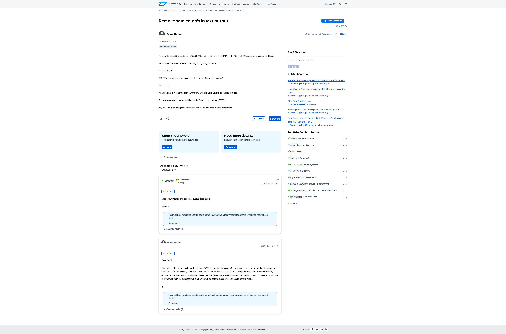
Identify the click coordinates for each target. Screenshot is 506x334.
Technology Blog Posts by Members (307, 125)
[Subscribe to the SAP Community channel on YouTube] (322, 329)
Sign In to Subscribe (332, 21)
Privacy (181, 330)
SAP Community (164, 10)
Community (175, 4)
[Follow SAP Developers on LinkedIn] (326, 329)
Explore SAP (330, 4)
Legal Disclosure (217, 330)
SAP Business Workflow (168, 46)
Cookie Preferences (256, 330)
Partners (236, 4)
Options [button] (346, 21)
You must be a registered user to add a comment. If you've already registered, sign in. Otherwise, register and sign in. (218, 216)
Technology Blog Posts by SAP (304, 84)
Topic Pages (271, 4)
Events (246, 4)
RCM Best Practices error (299, 101)
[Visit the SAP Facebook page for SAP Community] (312, 329)
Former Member (174, 34)
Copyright (204, 330)
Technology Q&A (211, 10)
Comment (275, 119)
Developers (224, 4)
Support (242, 330)
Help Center (257, 4)
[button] (336, 34)
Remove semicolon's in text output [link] (231, 10)
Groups (212, 4)
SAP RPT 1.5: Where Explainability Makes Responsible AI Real (316, 80)
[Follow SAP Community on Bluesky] (317, 329)
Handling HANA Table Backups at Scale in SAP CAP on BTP (315, 110)
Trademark (231, 330)
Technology (198, 10)
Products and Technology (195, 4)
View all (291, 203)
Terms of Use (191, 330)
